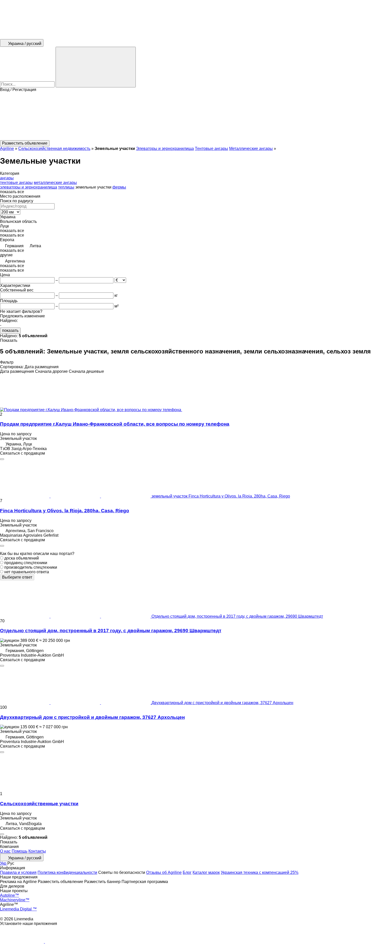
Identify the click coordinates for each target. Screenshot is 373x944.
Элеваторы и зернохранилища (165, 148)
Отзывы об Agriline (164, 872)
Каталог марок (206, 872)
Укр (3, 863)
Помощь (19, 851)
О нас (5, 851)
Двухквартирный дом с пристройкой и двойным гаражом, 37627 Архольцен (92, 717)
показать (10, 330)
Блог (187, 872)
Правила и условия (18, 872)
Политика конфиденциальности (67, 872)
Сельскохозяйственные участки (39, 803)
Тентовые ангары (211, 148)
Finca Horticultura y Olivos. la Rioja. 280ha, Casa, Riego (64, 510)
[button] (186, 116)
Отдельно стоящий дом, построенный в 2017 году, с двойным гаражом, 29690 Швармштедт (110, 630)
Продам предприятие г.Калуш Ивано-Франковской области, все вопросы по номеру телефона (114, 424)
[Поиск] (96, 67)
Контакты (37, 851)
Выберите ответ (17, 577)
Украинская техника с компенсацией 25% (259, 872)
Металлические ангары (251, 148)
